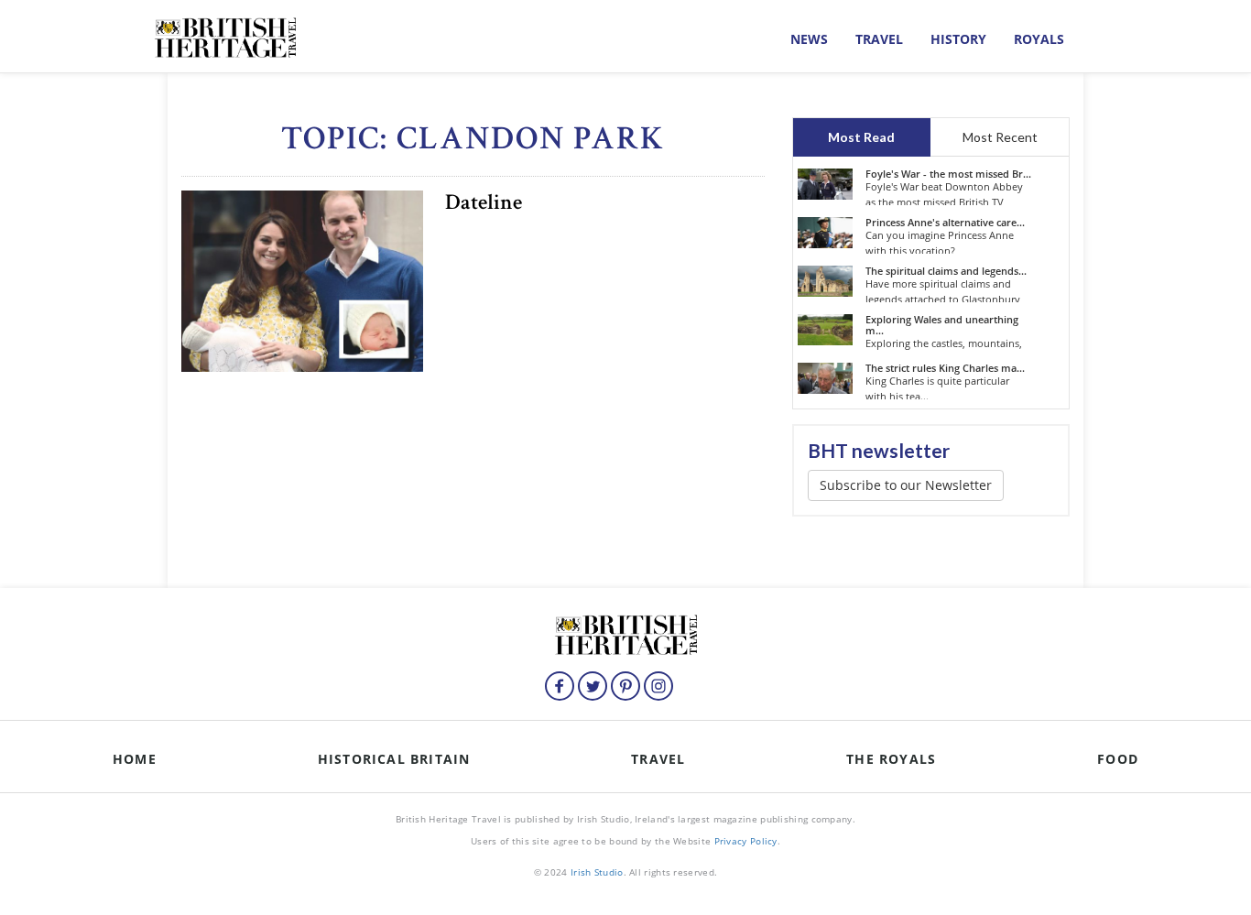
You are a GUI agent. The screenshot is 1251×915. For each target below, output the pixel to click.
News (809, 39)
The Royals (891, 759)
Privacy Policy (746, 840)
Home (135, 759)
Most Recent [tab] (1000, 137)
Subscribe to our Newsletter (906, 485)
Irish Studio (597, 872)
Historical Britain (394, 759)
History (958, 39)
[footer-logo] (625, 632)
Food (1117, 759)
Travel (879, 39)
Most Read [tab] (861, 137)
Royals (1039, 39)
